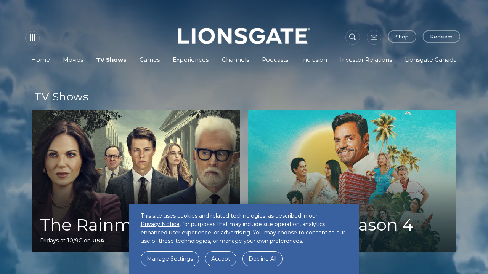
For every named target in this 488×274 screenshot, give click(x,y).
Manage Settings (170, 258)
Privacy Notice (160, 224)
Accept (220, 258)
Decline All (262, 258)
